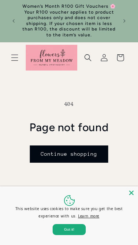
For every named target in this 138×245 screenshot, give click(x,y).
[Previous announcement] (14, 21)
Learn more (88, 216)
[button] (15, 58)
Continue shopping (69, 154)
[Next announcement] (124, 21)
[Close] (131, 193)
